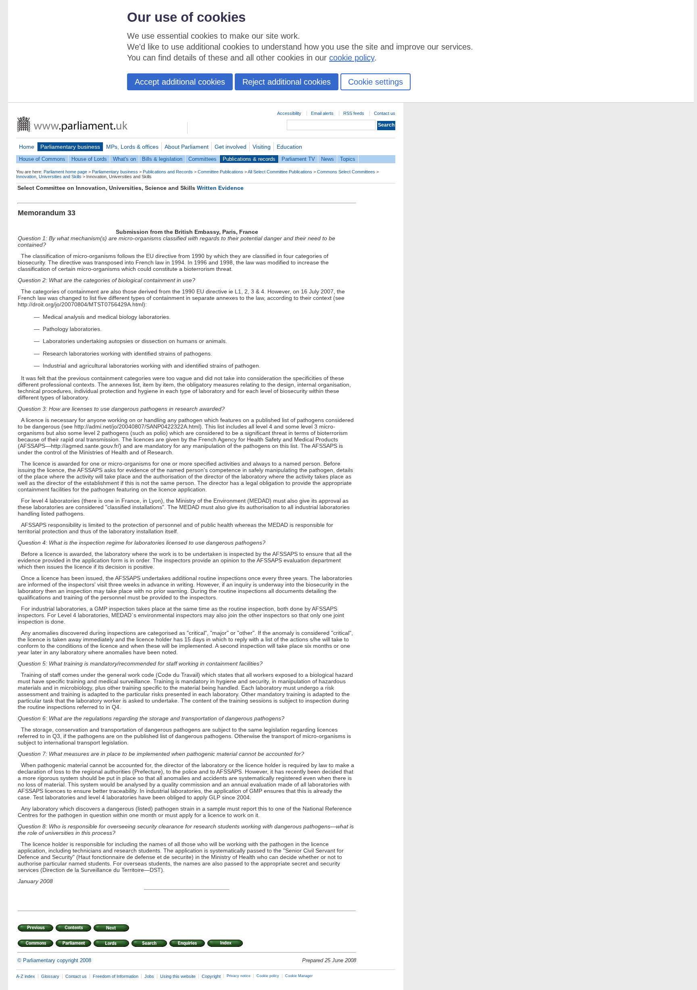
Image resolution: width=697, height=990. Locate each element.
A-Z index (25, 976)
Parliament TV (298, 159)
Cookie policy (268, 976)
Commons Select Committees (346, 171)
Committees (202, 159)
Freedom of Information (115, 976)
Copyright (211, 976)
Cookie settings (375, 81)
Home (26, 147)
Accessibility (289, 113)
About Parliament (187, 147)
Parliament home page (65, 171)
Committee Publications (220, 171)
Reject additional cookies (286, 81)
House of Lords (89, 159)
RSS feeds (353, 113)
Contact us (384, 113)
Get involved (230, 147)
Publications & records (249, 159)
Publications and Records (168, 171)
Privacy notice (238, 976)
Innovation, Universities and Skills (48, 176)
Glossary (50, 976)
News (327, 159)
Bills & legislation (162, 159)
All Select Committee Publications (280, 171)
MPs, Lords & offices (132, 147)
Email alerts (322, 113)
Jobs (149, 976)
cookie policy (351, 57)
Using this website (178, 976)
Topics (347, 159)
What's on (124, 159)
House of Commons (42, 159)
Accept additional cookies (180, 81)
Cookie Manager (299, 976)
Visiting (262, 147)
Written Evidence (220, 188)
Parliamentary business (70, 147)
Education (289, 147)
